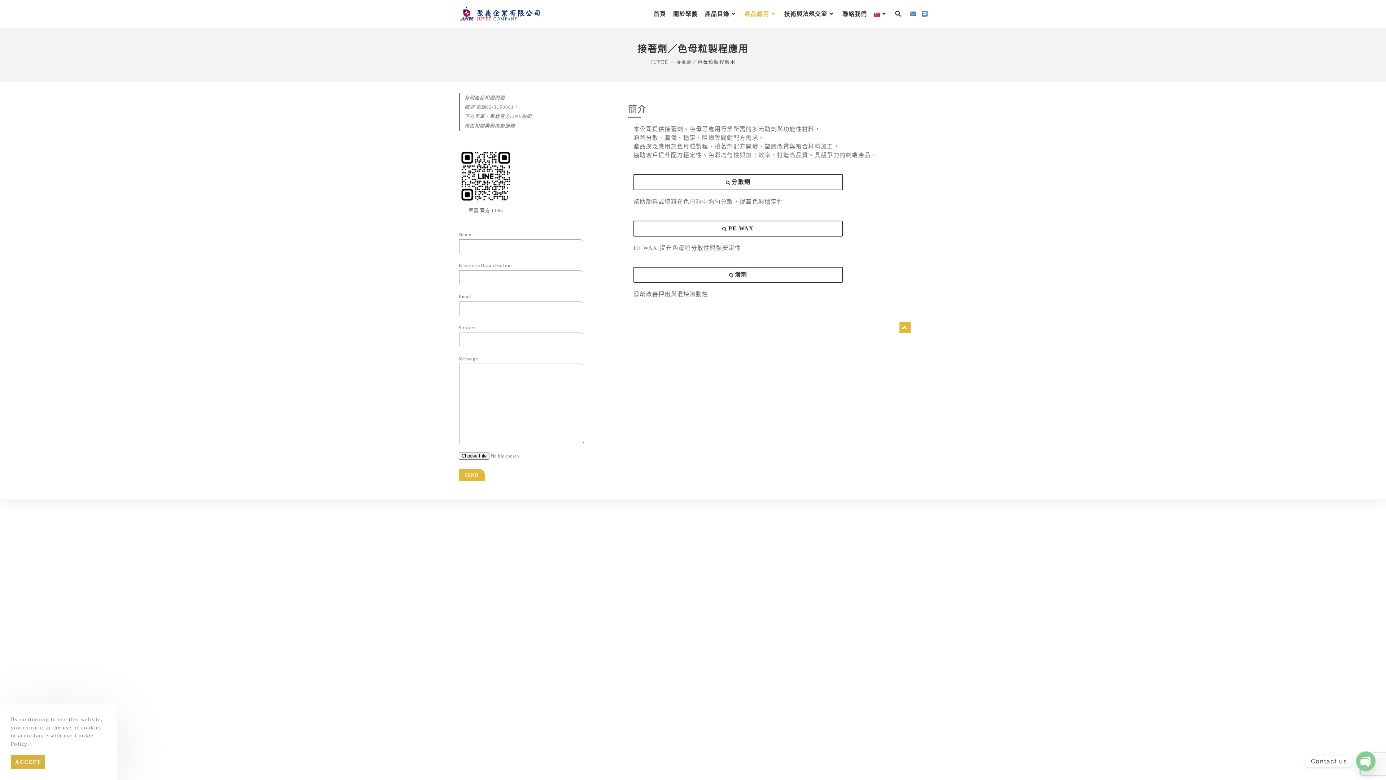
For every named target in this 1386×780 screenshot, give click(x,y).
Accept (28, 762)
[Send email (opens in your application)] (913, 14)
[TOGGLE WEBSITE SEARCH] (898, 14)
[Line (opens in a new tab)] (924, 14)
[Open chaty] (1366, 761)
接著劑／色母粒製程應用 (706, 62)
